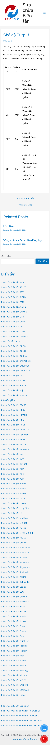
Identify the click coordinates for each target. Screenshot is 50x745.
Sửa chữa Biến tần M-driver (14, 518)
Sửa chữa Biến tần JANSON (14, 464)
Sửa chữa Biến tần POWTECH (15, 552)
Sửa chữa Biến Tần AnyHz (13, 307)
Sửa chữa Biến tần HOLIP (13, 424)
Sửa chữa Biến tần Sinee (13, 606)
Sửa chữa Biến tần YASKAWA (15, 690)
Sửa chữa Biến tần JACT (12, 459)
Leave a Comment (10, 230)
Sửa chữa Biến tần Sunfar (13, 626)
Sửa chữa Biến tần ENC (12, 375)
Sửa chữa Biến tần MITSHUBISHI (17, 533)
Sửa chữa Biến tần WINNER (14, 685)
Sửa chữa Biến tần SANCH (14, 577)
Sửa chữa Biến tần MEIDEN (14, 523)
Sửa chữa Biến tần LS (11, 513)
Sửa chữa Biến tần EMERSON (15, 365)
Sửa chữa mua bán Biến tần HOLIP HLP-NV (21, 720)
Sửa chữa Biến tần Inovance (15, 449)
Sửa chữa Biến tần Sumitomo (15, 616)
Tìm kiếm (6, 256)
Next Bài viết (25, 205)
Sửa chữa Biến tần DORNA (14, 356)
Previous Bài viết (25, 198)
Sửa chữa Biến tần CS (11, 326)
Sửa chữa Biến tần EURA (13, 380)
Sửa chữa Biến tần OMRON (14, 542)
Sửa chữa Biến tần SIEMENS (15, 601)
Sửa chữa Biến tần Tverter (14, 650)
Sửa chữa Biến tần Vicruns (14, 675)
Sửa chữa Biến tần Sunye (13, 631)
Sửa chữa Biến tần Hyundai (14, 434)
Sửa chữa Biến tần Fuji (12, 390)
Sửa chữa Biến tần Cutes (13, 331)
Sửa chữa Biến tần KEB (12, 478)
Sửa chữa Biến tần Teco (12, 636)
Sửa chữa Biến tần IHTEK (13, 439)
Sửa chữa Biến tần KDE (12, 474)
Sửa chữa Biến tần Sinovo (13, 611)
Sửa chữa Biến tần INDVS (13, 444)
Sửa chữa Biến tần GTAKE (13, 405)
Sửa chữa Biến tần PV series (15, 562)
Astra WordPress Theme (25, 739)
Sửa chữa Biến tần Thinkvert (15, 641)
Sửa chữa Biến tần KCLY (12, 469)
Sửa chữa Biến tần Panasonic (15, 547)
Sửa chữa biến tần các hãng (15, 706)
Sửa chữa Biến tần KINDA (13, 493)
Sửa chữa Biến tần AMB (12, 302)
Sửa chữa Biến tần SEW (12, 592)
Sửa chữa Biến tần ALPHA (13, 297)
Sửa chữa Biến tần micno (13, 528)
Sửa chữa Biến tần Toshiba (14, 645)
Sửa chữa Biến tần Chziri (13, 321)
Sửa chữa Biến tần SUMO (13, 621)
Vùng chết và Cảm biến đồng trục (23, 240)
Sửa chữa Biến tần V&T (12, 655)
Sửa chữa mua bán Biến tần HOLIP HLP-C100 (22, 725)
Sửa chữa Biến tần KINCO (13, 488)
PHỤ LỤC (7, 40)
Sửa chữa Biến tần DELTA (13, 346)
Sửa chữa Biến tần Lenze (13, 498)
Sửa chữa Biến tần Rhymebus (15, 567)
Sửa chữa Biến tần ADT (12, 292)
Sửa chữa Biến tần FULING (14, 395)
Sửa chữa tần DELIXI (11, 341)
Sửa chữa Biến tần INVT (12, 454)
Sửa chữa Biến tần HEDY (13, 410)
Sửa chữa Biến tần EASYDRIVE (16, 361)
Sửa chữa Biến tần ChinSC (14, 311)
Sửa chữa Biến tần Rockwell (15, 572)
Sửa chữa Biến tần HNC (12, 420)
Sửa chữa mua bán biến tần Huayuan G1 (20, 715)
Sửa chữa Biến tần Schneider (15, 582)
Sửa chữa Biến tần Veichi (13, 665)
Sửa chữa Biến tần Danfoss (14, 336)
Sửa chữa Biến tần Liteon (13, 503)
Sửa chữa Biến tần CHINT (13, 316)
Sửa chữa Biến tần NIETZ (13, 537)
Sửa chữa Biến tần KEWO (13, 483)
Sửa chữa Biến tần (28, 13)
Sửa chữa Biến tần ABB (12, 282)
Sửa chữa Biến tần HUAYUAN (15, 429)
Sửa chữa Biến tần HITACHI (14, 415)
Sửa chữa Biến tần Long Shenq (16, 508)
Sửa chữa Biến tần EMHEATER (15, 370)
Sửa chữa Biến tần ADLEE (13, 287)
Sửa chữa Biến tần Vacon (13, 660)
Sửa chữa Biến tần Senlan (14, 586)
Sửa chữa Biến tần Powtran (14, 557)
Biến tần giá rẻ (8, 400)
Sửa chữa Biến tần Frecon (13, 385)
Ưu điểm (8, 226)
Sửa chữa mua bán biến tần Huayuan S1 (20, 710)
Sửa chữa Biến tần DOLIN (13, 351)
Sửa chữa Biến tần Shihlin (14, 596)
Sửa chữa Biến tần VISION (14, 680)
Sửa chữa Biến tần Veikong (14, 670)
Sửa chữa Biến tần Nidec (13, 695)
